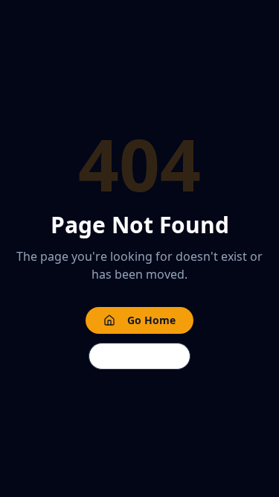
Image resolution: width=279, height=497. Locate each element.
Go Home (151, 320)
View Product (139, 356)
